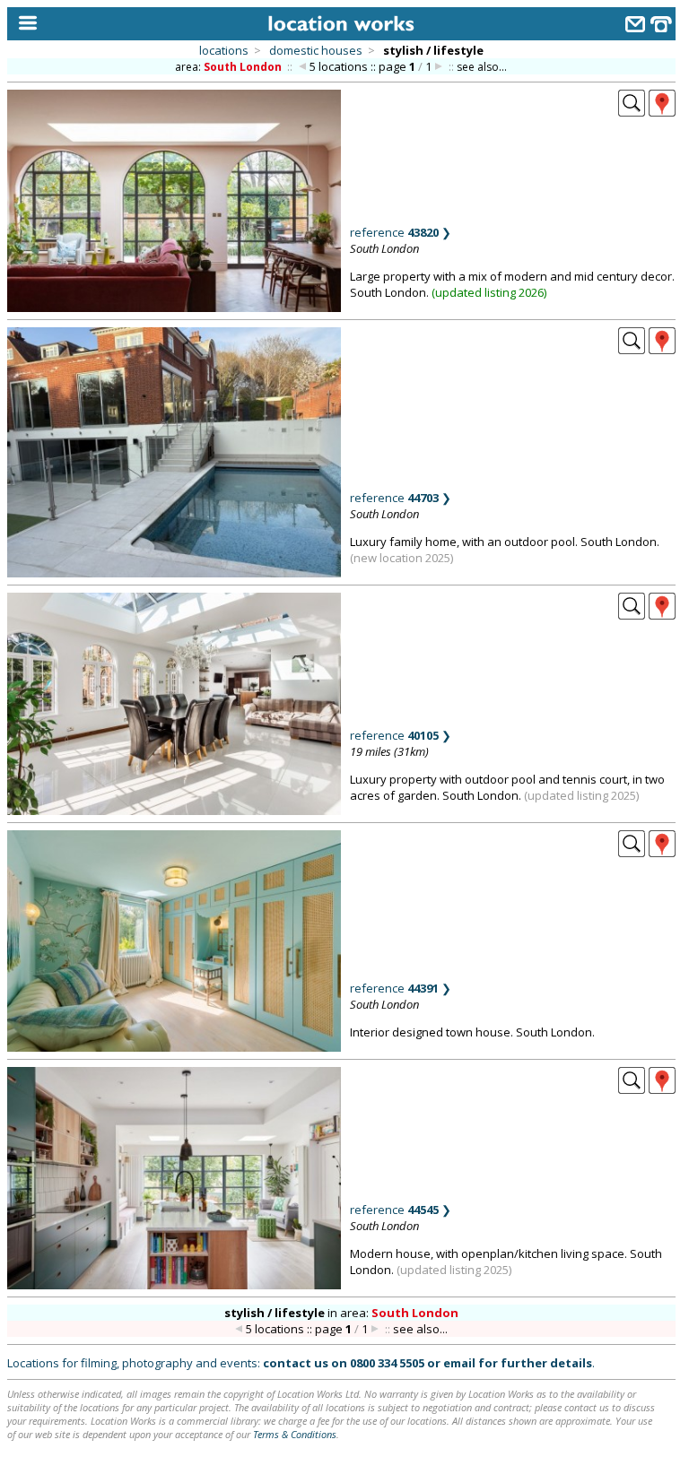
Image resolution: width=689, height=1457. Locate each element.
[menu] (24, 24)
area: (228, 66)
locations (224, 50)
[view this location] (631, 111)
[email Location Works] (635, 26)
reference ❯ (400, 232)
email (459, 1363)
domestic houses (315, 50)
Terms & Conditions (294, 1434)
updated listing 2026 (489, 292)
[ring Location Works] (661, 26)
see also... (482, 66)
